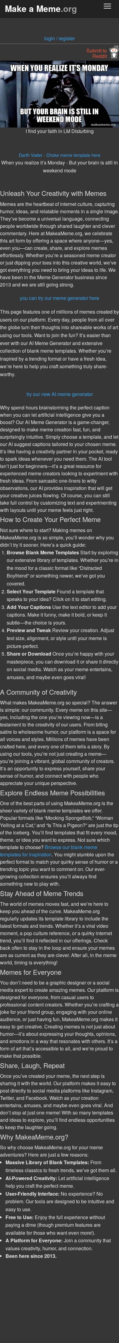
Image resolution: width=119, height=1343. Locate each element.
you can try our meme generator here (59, 297)
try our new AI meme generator (60, 394)
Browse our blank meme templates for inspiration (48, 851)
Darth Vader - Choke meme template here (59, 155)
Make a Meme (41, 8)
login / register (59, 38)
